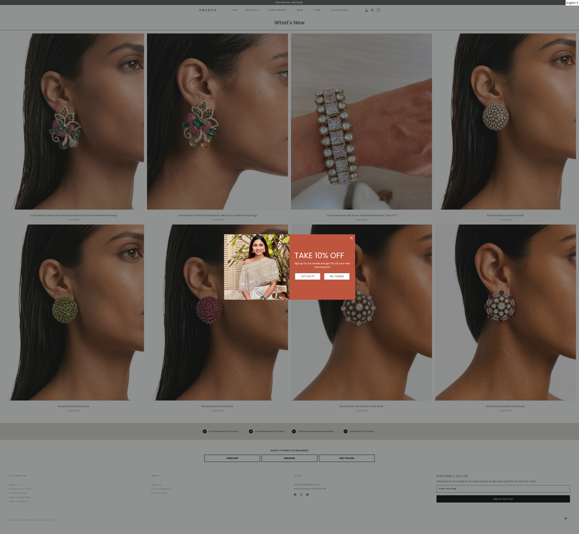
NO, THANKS (337, 276)
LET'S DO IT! (307, 276)
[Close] (351, 238)
